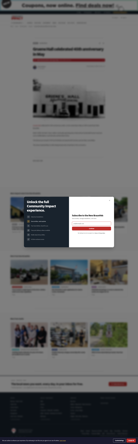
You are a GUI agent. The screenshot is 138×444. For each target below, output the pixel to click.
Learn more (63, 440)
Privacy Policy (102, 233)
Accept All (131, 440)
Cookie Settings (119, 440)
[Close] (109, 200)
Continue (91, 228)
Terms (96, 233)
